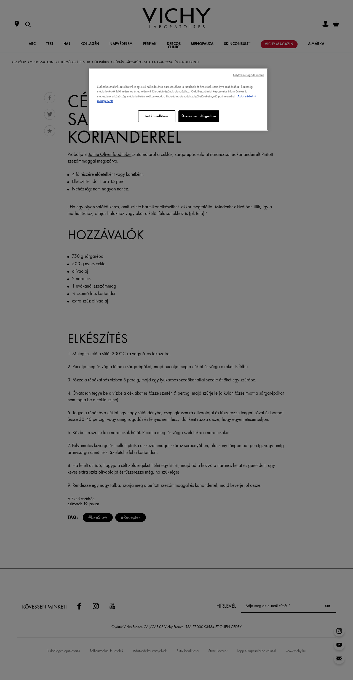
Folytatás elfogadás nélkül (248, 75)
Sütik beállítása (156, 116)
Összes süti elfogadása (198, 116)
